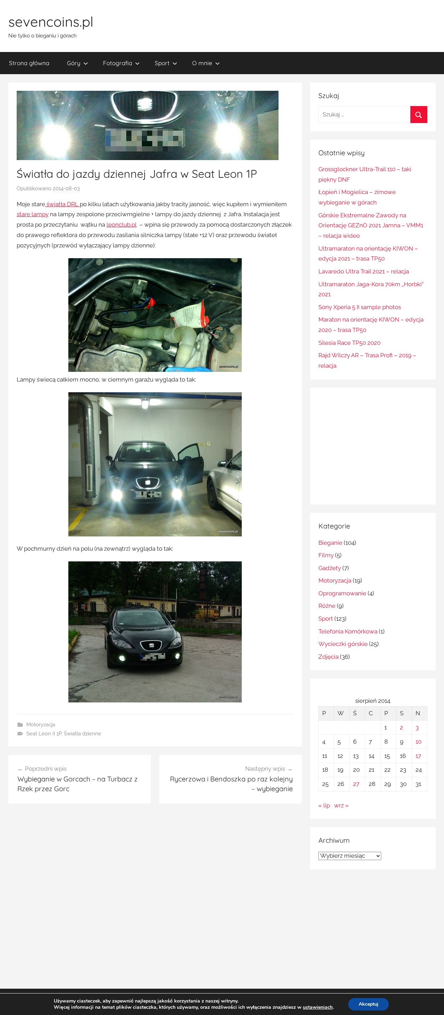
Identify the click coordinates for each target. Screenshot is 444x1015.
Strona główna (29, 63)
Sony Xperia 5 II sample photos (359, 307)
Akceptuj (368, 1004)
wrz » (341, 805)
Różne (326, 605)
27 (356, 783)
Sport (162, 63)
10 (418, 741)
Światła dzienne (82, 733)
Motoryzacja (40, 724)
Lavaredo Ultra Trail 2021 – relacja (363, 271)
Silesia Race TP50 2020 (349, 342)
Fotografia (117, 63)
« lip (324, 805)
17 (418, 755)
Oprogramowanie (342, 593)
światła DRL (62, 204)
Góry (73, 63)
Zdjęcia (328, 656)
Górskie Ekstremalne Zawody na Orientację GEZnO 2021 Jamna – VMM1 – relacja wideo (370, 225)
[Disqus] (155, 898)
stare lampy (33, 214)
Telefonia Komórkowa (347, 631)
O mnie (202, 63)
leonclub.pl (121, 224)
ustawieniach (318, 1007)
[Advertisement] (376, 444)
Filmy (326, 555)
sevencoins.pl (50, 21)
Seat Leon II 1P (43, 733)
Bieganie (330, 542)
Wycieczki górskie (343, 643)
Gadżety (329, 568)
